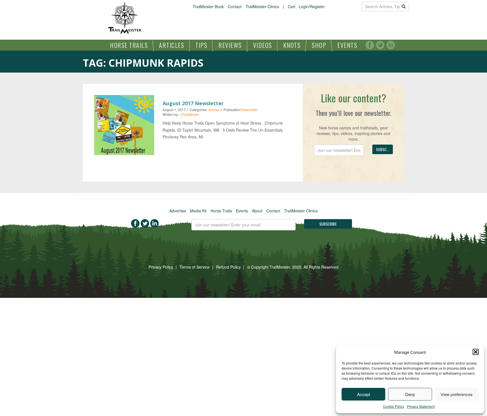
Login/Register (312, 6)
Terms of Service (195, 267)
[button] (476, 352)
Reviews (230, 45)
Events (347, 45)
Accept (363, 394)
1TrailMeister (189, 114)
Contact (235, 6)
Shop (319, 45)
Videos (262, 45)
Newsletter (250, 109)
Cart (291, 6)
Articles (171, 45)
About (257, 210)
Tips (201, 45)
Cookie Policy (393, 406)
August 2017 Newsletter (193, 103)
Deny (410, 394)
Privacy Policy (161, 267)
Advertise (177, 210)
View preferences (456, 394)
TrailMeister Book (208, 6)
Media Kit (198, 210)
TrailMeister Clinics (262, 6)
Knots (292, 45)
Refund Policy (228, 267)
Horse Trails (129, 45)
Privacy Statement (421, 406)
